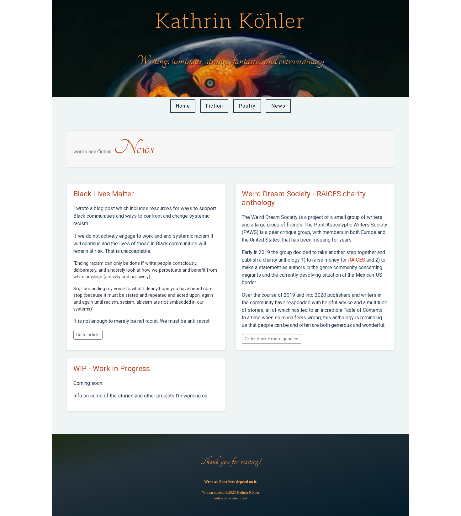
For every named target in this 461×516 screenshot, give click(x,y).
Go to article (88, 334)
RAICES (356, 260)
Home (183, 106)
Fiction (214, 106)
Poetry (247, 106)
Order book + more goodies (271, 338)
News (278, 106)
